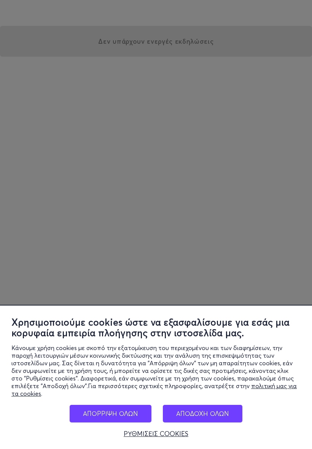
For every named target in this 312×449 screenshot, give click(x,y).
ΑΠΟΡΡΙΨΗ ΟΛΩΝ (110, 413)
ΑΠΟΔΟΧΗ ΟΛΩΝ (202, 413)
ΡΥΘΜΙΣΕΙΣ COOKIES (156, 434)
